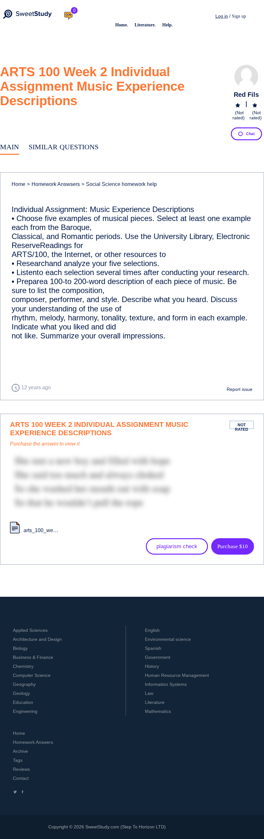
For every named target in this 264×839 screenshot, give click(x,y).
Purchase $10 (232, 546)
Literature (155, 702)
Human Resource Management (177, 675)
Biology (20, 648)
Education (23, 702)
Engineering (25, 711)
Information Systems (166, 684)
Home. (121, 25)
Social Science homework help (119, 184)
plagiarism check (176, 546)
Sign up (239, 16)
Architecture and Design (37, 639)
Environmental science (168, 639)
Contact (21, 778)
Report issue (239, 389)
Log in (221, 16)
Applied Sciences (30, 630)
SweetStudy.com (102, 826)
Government (157, 657)
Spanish (153, 648)
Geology (21, 693)
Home (18, 184)
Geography (24, 684)
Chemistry (23, 666)
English (152, 630)
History (152, 666)
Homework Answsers (53, 184)
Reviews (21, 769)
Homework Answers (33, 742)
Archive (20, 751)
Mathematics (158, 711)
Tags (18, 760)
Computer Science (32, 675)
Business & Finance (33, 657)
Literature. (145, 25)
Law (149, 693)
